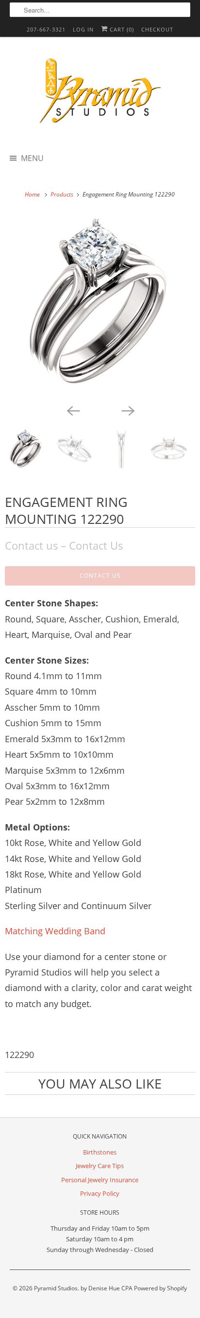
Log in (83, 29)
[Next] (127, 410)
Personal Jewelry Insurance (99, 1179)
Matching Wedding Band (55, 931)
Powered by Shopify (160, 1288)
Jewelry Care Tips (100, 1165)
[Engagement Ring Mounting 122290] (100, 306)
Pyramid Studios (56, 1288)
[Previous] (72, 410)
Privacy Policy (99, 1193)
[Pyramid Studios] (100, 94)
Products (62, 194)
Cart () (121, 29)
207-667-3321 (46, 29)
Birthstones (100, 1152)
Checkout (157, 29)
